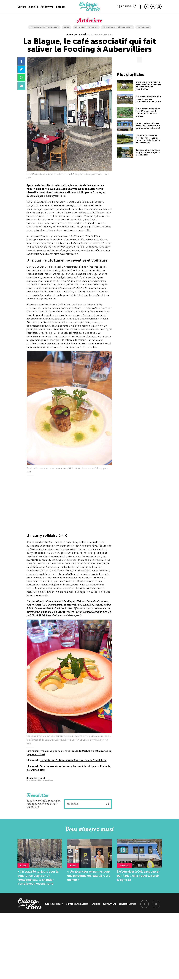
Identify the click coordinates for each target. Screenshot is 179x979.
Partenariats (109, 904)
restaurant (143, 27)
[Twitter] (152, 6)
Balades (61, 6)
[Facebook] (146, 6)
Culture (21, 6)
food (66, 27)
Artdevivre (47, 6)
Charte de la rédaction (77, 904)
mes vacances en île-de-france (118, 27)
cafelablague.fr (73, 615)
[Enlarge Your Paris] (89, 10)
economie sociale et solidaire (44, 27)
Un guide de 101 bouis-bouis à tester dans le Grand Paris (73, 760)
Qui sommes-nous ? (54, 904)
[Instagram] (159, 6)
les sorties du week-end (86, 27)
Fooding (75, 270)
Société (33, 6)
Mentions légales (127, 904)
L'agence (96, 904)
